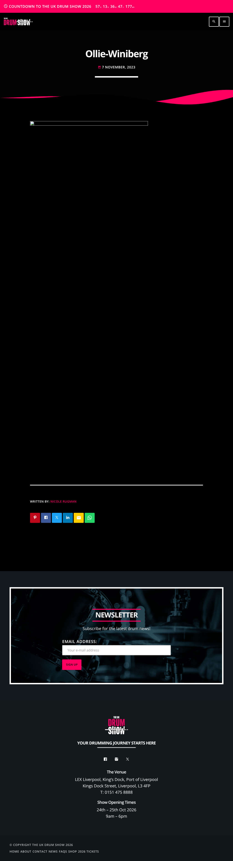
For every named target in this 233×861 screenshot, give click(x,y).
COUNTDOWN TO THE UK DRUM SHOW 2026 (69, 6)
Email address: (79, 641)
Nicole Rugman (64, 501)
